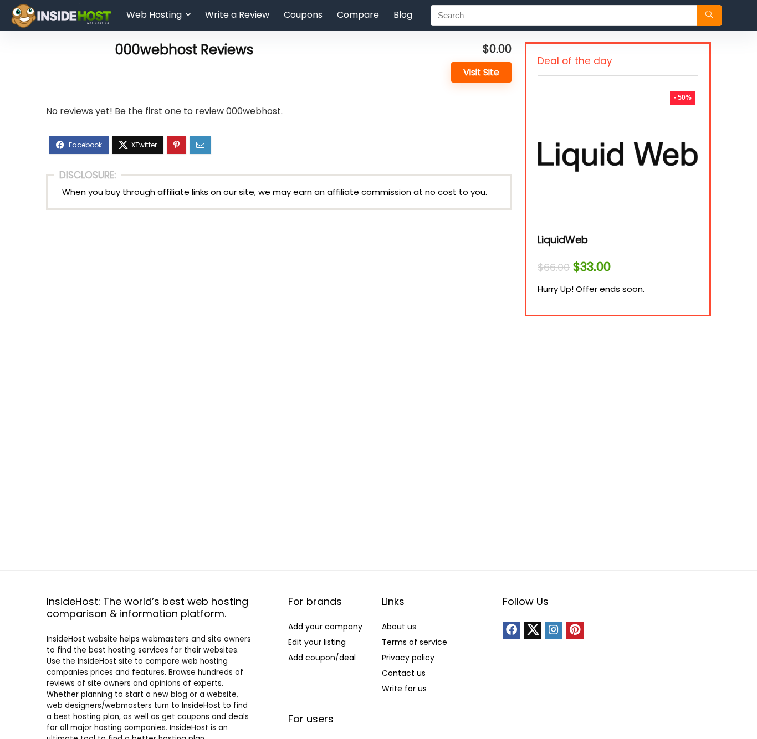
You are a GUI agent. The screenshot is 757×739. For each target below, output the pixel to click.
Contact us (404, 673)
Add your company (325, 626)
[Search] (709, 15)
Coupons (303, 14)
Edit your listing (317, 642)
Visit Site (481, 72)
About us (399, 626)
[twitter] (532, 630)
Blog (402, 14)
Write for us (404, 688)
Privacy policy (408, 657)
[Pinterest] (575, 630)
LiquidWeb (563, 240)
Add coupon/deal (322, 657)
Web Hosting (154, 14)
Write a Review (237, 14)
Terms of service (414, 642)
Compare (358, 14)
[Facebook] (511, 630)
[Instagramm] (553, 630)
